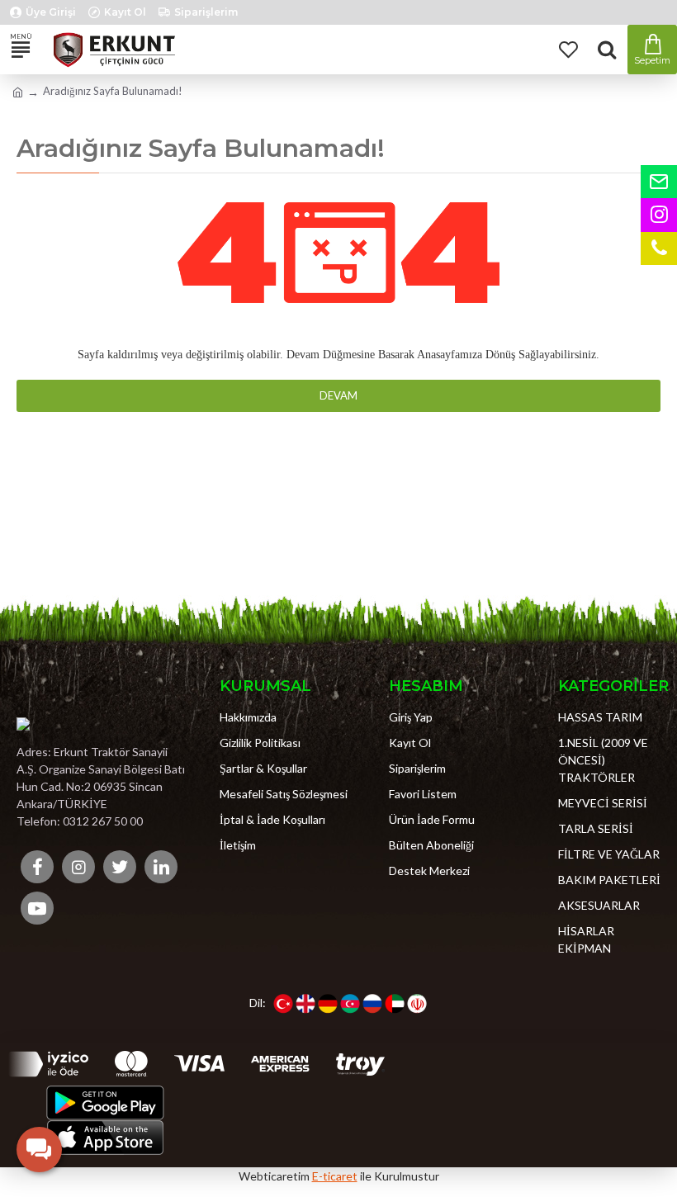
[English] (305, 1004)
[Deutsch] (328, 1004)
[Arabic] (395, 1004)
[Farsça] (417, 1004)
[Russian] (372, 1004)
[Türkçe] (283, 1004)
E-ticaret (334, 1176)
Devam (338, 395)
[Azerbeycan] (350, 1004)
